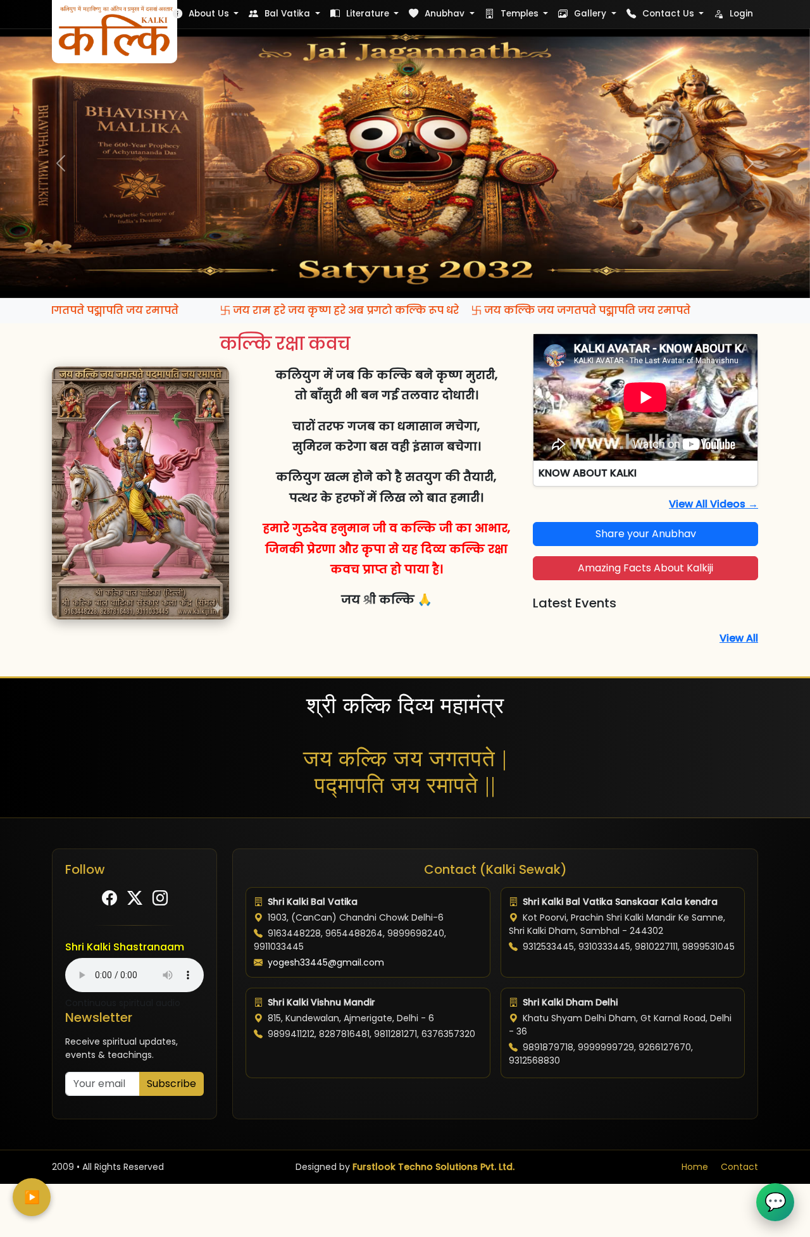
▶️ (32, 1197)
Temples (519, 14)
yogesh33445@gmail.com (326, 962)
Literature (368, 14)
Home (695, 1166)
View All (739, 638)
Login (740, 14)
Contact (739, 1166)
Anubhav (444, 14)
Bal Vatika (287, 14)
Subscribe (171, 1083)
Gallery (590, 14)
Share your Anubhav (645, 533)
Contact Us (668, 14)
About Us (209, 14)
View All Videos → (713, 504)
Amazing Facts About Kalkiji (645, 568)
